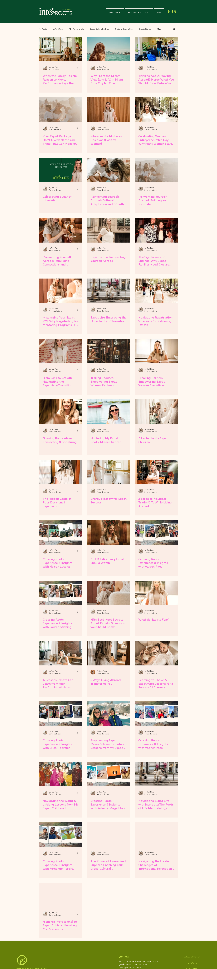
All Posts (43, 29)
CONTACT (124, 957)
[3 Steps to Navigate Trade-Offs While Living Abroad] (156, 472)
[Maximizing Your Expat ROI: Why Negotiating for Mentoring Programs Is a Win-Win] (60, 291)
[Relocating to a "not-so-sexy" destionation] (108, 49)
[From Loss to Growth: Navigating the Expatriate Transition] (60, 351)
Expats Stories (145, 29)
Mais (159, 29)
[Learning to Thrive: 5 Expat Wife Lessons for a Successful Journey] (156, 653)
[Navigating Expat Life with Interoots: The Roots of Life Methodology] (156, 774)
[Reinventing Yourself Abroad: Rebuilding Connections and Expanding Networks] (60, 230)
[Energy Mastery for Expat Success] (108, 472)
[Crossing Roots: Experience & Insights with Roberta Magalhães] (108, 774)
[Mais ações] (78, 68)
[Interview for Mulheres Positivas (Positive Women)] (108, 109)
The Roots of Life (76, 29)
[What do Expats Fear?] (156, 593)
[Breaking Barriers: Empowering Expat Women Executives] (156, 351)
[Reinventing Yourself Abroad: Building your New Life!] (156, 170)
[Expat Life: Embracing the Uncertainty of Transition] (108, 291)
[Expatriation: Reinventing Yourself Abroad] (108, 230)
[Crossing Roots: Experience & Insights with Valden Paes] (156, 532)
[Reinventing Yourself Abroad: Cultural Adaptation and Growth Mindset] (108, 170)
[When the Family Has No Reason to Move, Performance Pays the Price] (60, 49)
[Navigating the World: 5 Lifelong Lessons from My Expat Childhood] (60, 774)
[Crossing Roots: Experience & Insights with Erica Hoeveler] (60, 713)
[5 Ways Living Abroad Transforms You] (108, 653)
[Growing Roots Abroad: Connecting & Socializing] (60, 411)
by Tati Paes (58, 29)
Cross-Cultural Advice (99, 29)
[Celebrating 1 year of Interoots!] (60, 170)
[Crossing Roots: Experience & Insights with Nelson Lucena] (60, 532)
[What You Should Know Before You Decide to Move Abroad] (156, 49)
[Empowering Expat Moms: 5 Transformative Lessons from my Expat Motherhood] (108, 713)
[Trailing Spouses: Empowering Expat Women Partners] (108, 351)
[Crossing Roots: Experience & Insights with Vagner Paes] (156, 713)
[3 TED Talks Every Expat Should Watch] (108, 532)
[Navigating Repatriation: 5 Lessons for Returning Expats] (156, 291)
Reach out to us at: (137, 964)
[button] (174, 29)
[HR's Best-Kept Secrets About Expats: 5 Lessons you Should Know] (108, 593)
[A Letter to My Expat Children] (156, 411)
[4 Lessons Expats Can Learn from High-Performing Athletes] (60, 653)
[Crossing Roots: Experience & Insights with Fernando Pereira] (60, 834)
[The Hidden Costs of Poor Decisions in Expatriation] (60, 472)
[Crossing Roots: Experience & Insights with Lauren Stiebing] (60, 593)
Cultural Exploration (124, 29)
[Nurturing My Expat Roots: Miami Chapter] (108, 411)
